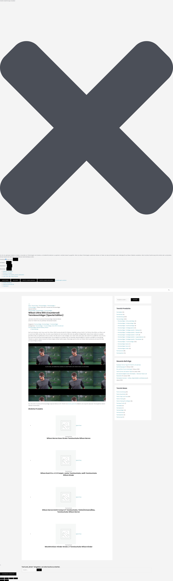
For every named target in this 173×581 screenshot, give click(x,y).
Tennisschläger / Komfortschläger (126, 325)
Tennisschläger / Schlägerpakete (126, 327)
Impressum (6, 286)
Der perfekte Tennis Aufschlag (124, 369)
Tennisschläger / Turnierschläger (44, 310)
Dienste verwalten (7, 273)
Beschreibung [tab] (34, 329)
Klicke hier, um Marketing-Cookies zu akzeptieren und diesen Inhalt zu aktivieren (67, 366)
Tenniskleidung (120, 316)
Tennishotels (120, 314)
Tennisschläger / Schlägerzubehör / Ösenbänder (130, 339)
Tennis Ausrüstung (121, 392)
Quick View (78, 425)
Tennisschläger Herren (123, 346)
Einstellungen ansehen (29, 280)
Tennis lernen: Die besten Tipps (124, 371)
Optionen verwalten (8, 271)
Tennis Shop (35, 305)
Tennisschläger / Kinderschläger (126, 323)
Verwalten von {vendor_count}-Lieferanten (13, 274)
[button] (86, 128)
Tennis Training (120, 398)
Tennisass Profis (120, 403)
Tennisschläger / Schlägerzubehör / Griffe (128, 334)
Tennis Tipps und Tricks (122, 396)
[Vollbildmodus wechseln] (7, 578)
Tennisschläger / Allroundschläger (126, 321)
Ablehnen (15, 280)
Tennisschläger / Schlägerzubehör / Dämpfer (129, 332)
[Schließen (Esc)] (16, 578)
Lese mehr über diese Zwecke (10, 276)
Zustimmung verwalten (8, 573)
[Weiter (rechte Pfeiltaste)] (7, 580)
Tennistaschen (120, 353)
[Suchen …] (29, 570)
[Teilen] (11, 578)
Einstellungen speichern (46, 280)
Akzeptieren (5, 280)
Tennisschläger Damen (123, 344)
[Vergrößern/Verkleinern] (2, 578)
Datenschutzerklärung (8, 284)
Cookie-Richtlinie (7, 282)
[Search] (39, 570)
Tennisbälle (119, 312)
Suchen (135, 299)
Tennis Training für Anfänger (123, 401)
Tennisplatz (119, 408)
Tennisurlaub (120, 417)
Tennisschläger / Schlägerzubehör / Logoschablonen (131, 337)
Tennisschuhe (120, 350)
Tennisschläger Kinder (123, 348)
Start (29, 305)
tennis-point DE (72, 403)
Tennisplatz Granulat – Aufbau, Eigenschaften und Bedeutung (132, 378)
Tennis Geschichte (121, 394)
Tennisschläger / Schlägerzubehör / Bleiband (129, 330)
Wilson (46, 327)
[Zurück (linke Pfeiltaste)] (2, 580)
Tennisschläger (42, 305)
